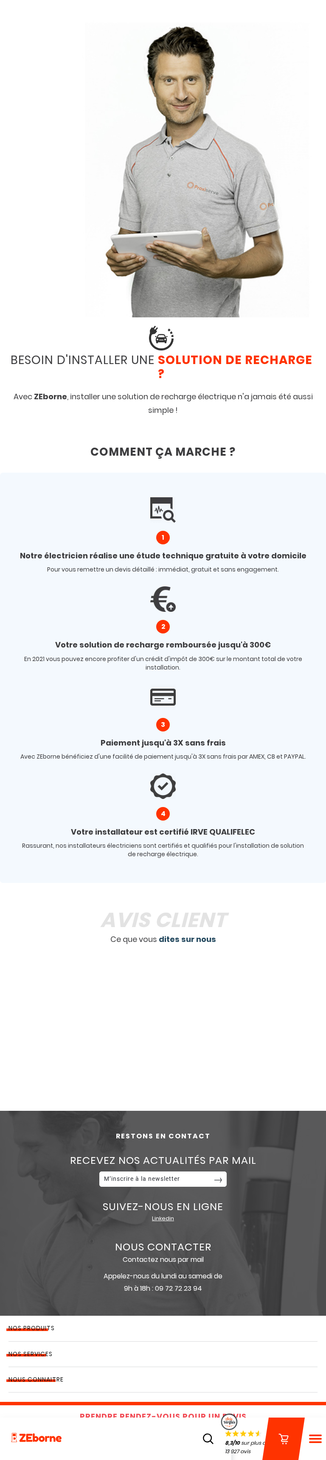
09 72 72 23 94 (178, 1288)
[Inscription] (218, 1179)
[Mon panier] (283, 1439)
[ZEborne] (36, 1438)
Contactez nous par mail (163, 1259)
